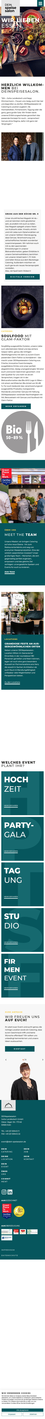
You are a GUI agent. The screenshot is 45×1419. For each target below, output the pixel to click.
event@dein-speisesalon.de (13, 1142)
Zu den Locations (12, 682)
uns (4, 1172)
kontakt (29, 1157)
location (7, 1157)
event (5, 1165)
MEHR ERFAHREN (16, 406)
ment (6, 1180)
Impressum (8, 1250)
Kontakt (20, 1049)
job (26, 1150)
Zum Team (10, 572)
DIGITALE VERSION (22, 277)
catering (7, 1150)
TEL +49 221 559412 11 (10, 1131)
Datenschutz (9, 1255)
